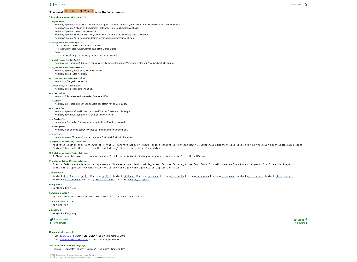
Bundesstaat (84, 164)
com (90, 156)
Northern (222, 145)
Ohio (232, 145)
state (298, 145)
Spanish (77, 78)
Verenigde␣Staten (143, 167)
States (57, 148)
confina (112, 164)
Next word (300, 223)
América (57, 164)
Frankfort (121, 145)
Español (69, 249)
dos (106, 156)
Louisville (168, 145)
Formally (108, 145)
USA (198, 156)
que (157, 156)
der (95, 156)
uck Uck (140, 196)
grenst (258, 164)
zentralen (173, 167)
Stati (184, 156)
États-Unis (216, 164)
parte (149, 156)
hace (122, 156)
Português (103, 249)
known (145, 145)
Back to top (299, 220)
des (101, 156)
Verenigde (124, 167)
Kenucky (58, 213)
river (265, 145)
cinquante (99, 164)
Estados (166, 164)
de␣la (151, 164)
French (77, 67)
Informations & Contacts (106, 258)
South (273, 145)
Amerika (81, 156)
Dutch (76, 60)
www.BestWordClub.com (74, 239)
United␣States (116, 148)
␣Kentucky (64, 188)
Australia (59, 145)
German (57, 93)
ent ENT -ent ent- (64, 196)
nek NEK (63, 205)
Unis (192, 156)
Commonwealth (93, 145)
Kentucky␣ (79, 176)
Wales (156, 148)
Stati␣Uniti (60, 167)
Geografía (230, 164)
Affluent (58, 156)
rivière (165, 156)
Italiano (79, 249)
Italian (76, 86)
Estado (114, 156)
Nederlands (117, 249)
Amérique (69, 164)
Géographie (245, 164)
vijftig (161, 167)
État (196, 164)
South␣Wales (286, 145)
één (158, 164)
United (101, 148)
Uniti (107, 167)
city (80, 145)
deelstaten (125, 164)
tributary (89, 148)
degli (137, 164)
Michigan (182, 145)
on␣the (256, 145)
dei (144, 164)
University (134, 148)
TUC (117, 196)
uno (115, 167)
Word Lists (59, 4)
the (80, 148)
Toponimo (87, 167)
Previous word (58, 223)
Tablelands (69, 148)
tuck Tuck (127, 196)
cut (55, 205)
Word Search (298, 4)
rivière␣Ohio (285, 164)
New (191, 145)
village (147, 148)
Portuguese (59, 127)
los (265, 164)
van (204, 156)
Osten (272, 164)
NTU (112, 196)
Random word (60, 219)
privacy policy (97, 255)
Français (57, 249)
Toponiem (75, 167)
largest (155, 145)
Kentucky (59, 24)
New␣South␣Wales (205, 145)
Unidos (99, 167)
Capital (71, 145)
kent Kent (102, 196)
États (204, 164)
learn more (84, 255)
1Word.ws (65, 236)
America (70, 156)
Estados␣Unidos (182, 164)
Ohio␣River (244, 145)
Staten (175, 156)
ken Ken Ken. (86, 196)
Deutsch (90, 249)
